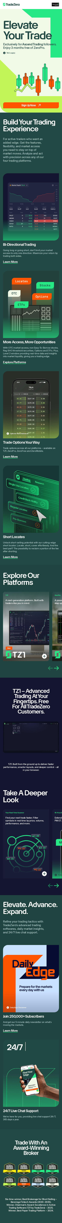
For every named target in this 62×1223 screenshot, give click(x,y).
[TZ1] (44, 656)
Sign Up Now (28, 105)
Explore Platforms (14, 362)
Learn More (10, 262)
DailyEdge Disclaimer (18, 1007)
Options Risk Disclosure (19, 433)
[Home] (11, 4)
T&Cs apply (10, 53)
